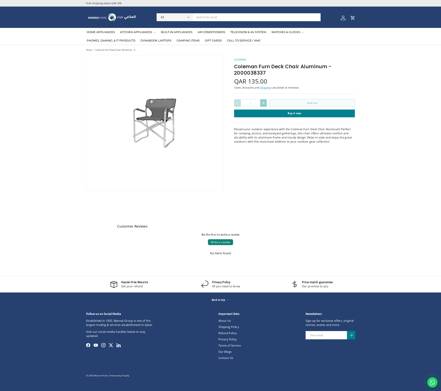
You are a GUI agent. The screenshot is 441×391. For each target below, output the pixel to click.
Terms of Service (229, 345)
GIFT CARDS (213, 40)
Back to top (219, 299)
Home (89, 50)
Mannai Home (101, 375)
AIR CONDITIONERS (211, 32)
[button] (353, 18)
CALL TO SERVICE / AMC (244, 40)
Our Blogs (225, 352)
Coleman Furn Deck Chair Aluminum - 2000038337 (116, 50)
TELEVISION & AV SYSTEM (248, 32)
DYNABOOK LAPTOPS (156, 40)
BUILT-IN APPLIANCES (176, 32)
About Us (224, 321)
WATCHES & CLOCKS (285, 32)
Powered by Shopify (119, 375)
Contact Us (225, 358)
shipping (265, 87)
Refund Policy (227, 333)
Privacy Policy (227, 339)
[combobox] (239, 17)
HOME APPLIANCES (101, 32)
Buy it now (294, 113)
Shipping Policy (228, 327)
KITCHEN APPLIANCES (136, 32)
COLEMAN (240, 59)
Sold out (312, 103)
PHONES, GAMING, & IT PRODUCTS (111, 40)
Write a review (220, 242)
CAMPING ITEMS (188, 40)
